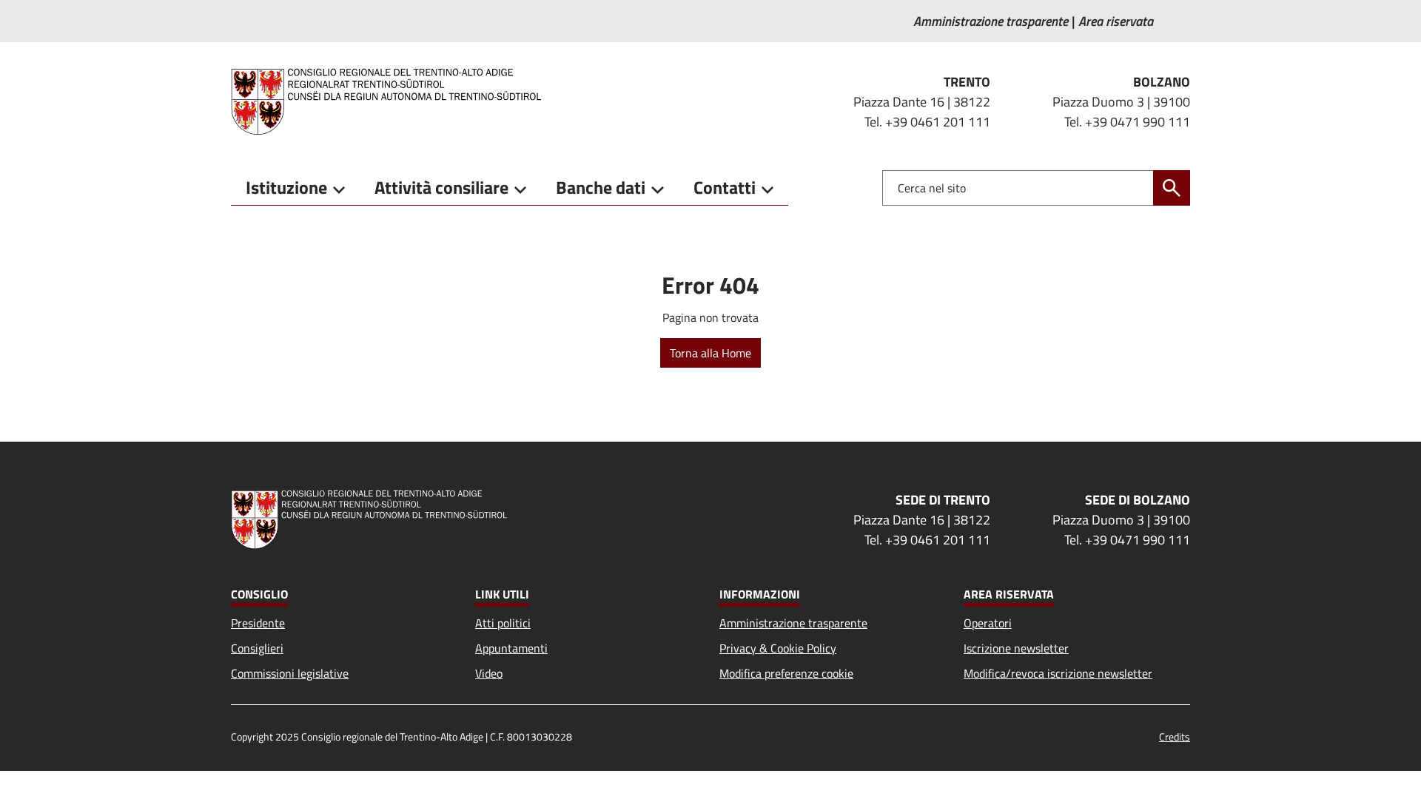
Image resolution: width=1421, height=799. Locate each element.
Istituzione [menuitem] (286, 187)
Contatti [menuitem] (724, 187)
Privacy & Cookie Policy (777, 648)
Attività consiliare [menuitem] (441, 187)
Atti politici (503, 623)
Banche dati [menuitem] (600, 187)
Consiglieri (257, 648)
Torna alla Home (710, 353)
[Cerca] (1171, 188)
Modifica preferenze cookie (786, 673)
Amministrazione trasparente (793, 623)
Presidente (258, 623)
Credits (1174, 736)
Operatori (988, 623)
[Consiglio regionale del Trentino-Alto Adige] (392, 101)
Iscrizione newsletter (1016, 648)
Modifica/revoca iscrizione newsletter (1058, 673)
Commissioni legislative (290, 673)
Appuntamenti (511, 648)
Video (489, 673)
